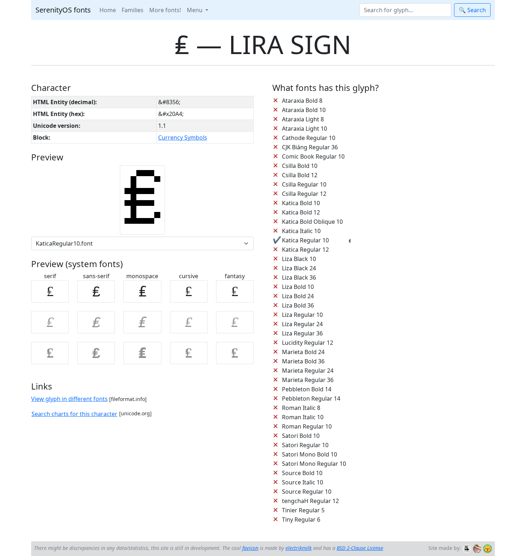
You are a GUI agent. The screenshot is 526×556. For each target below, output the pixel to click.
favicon (250, 548)
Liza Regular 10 (302, 315)
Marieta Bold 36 (303, 361)
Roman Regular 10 (307, 426)
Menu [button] (195, 10)
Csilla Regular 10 (304, 184)
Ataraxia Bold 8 (302, 101)
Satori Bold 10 (301, 436)
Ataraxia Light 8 (303, 119)
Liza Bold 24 (298, 296)
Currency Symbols (182, 137)
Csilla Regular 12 (304, 194)
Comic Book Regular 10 (313, 156)
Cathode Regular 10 (308, 138)
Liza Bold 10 (298, 287)
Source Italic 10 (302, 482)
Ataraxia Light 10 (304, 128)
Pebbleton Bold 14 (306, 389)
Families (132, 10)
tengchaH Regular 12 (310, 501)
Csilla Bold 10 (299, 166)
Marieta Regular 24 (307, 370)
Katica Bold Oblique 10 (312, 222)
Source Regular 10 (306, 491)
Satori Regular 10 (305, 445)
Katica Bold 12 (301, 212)
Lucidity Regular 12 (307, 343)
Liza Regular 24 (302, 324)
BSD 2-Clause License (360, 548)
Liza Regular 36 (302, 333)
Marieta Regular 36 (307, 380)
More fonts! (165, 10)
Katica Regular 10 (305, 240)
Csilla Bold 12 (299, 175)
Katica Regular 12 (305, 249)
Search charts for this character (74, 414)
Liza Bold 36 (298, 305)
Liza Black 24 (299, 268)
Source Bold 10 (302, 473)
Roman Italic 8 (301, 408)
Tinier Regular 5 (303, 510)
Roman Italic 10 (302, 417)
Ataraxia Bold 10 (304, 110)
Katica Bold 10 (301, 203)
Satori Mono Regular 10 (314, 464)
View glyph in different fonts (69, 399)
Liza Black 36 (299, 277)
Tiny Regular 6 (301, 519)
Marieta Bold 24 (303, 352)
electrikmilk (299, 548)
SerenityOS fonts (63, 10)
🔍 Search (472, 10)
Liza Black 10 (299, 259)
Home (107, 10)
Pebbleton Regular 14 (311, 398)
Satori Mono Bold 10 (309, 454)
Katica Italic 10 (301, 231)
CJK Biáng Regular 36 (310, 147)
